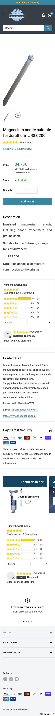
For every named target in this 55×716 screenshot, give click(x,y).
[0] (49, 15)
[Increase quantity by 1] (34, 190)
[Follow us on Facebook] (5, 679)
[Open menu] (4, 15)
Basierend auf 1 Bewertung (19, 292)
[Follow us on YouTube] (17, 679)
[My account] (43, 15)
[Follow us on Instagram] (11, 679)
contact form (30, 383)
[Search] (48, 28)
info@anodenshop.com (24, 409)
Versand (33, 169)
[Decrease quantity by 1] (18, 190)
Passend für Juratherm (17, 149)
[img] (21, 332)
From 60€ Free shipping (27, 2)
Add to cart (27, 201)
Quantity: (8, 190)
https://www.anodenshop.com (19, 415)
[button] (10, 142)
